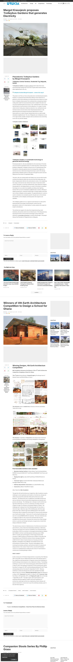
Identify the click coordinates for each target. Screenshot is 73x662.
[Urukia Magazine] (13, 3)
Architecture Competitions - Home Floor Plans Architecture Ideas (28, 606)
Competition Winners (12, 590)
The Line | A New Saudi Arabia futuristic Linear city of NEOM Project (11, 284)
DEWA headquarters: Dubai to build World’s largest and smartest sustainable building (44, 284)
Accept (13, 659)
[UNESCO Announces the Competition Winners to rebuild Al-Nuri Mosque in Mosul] (7, 380)
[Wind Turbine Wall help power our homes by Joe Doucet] (7, 91)
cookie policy (4, 657)
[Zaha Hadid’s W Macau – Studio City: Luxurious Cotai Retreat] (65, 258)
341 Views (5, 652)
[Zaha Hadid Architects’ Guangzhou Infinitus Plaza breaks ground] (28, 275)
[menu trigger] (5, 3)
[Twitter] (59, 3)
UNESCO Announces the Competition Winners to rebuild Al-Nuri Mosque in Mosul (7, 388)
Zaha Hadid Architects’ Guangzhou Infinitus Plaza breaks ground (27, 284)
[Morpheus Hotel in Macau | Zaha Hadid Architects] (65, 339)
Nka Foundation (25, 590)
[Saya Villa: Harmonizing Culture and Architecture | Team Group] (54, 258)
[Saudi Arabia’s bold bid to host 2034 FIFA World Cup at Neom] (54, 339)
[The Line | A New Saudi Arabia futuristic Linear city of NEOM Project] (11, 275)
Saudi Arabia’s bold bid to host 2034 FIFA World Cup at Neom (54, 345)
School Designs (33, 590)
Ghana (19, 590)
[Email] (9, 20)
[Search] (69, 3)
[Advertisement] (25, 65)
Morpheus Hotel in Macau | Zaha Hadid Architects (65, 345)
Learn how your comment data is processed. (33, 261)
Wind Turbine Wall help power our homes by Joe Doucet (7, 97)
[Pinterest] (61, 3)
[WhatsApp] (7, 20)
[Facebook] (58, 3)
